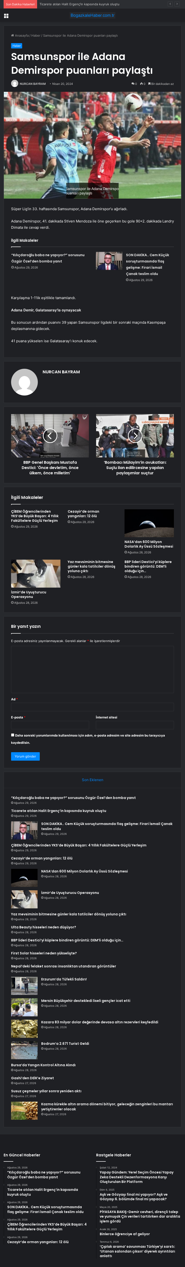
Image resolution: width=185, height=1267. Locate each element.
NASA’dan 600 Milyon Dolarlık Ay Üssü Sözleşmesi (149, 544)
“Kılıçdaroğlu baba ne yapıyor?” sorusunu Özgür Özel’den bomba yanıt (73, 797)
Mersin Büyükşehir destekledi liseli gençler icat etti (85, 1000)
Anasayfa (21, 35)
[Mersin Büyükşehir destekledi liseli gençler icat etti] (24, 1007)
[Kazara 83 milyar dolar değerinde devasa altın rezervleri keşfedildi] (24, 1029)
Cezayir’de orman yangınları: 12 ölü (83, 513)
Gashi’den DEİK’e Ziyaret (32, 1078)
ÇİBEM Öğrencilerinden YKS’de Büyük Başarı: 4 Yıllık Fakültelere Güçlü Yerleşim (35, 516)
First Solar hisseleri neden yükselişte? (44, 953)
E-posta (18, 717)
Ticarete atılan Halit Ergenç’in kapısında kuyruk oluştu (58, 810)
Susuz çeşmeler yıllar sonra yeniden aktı (46, 1091)
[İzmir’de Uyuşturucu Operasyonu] (35, 574)
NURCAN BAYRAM (33, 84)
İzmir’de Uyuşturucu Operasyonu (28, 594)
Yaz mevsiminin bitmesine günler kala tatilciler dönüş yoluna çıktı (91, 566)
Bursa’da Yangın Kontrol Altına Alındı (43, 1065)
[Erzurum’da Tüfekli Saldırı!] (24, 986)
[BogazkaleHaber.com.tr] (92, 15)
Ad (14, 699)
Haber (35, 35)
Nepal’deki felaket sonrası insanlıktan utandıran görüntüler (63, 966)
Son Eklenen (92, 780)
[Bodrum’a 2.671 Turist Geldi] (24, 1050)
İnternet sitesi (106, 717)
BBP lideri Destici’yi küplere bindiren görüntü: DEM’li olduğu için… (148, 566)
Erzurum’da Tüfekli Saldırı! (64, 979)
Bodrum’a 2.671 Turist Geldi (65, 1043)
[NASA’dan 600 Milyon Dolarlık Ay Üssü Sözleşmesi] (149, 523)
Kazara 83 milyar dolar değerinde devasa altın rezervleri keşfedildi (99, 1022)
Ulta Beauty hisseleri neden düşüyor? (43, 927)
